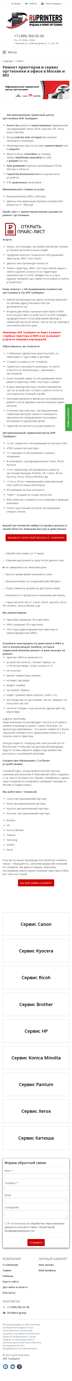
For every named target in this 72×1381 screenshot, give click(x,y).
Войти (33, 3)
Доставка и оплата (15, 1287)
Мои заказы (46, 1264)
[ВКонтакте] (12, 1366)
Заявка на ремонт (68, 417)
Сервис (7, 1270)
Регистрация (53, 3)
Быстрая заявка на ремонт (36, 882)
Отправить (36, 1242)
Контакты (9, 1292)
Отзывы (16, 3)
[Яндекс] (19, 1366)
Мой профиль (47, 1270)
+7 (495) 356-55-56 (29, 35)
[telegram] (5, 1366)
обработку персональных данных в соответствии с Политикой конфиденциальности (34, 1227)
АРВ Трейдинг (11, 1358)
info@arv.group (16, 1312)
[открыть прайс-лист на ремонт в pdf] (24, 229)
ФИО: (8, 1170)
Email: (8, 1195)
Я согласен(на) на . (34, 1227)
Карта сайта (11, 1281)
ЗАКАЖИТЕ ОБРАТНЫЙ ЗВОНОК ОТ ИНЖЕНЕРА (36, 537)
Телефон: (10, 1183)
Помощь (8, 1276)
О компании (10, 1264)
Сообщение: (12, 1207)
